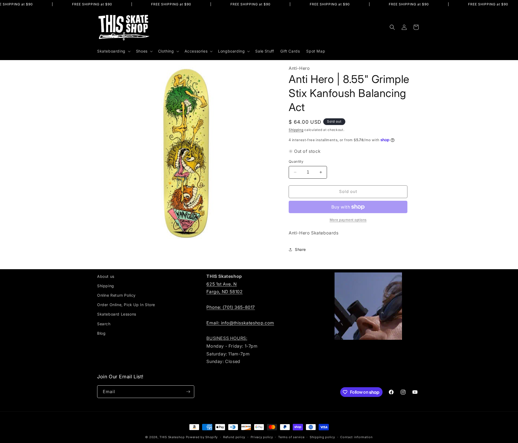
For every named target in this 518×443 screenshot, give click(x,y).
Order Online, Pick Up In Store (126, 304)
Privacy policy (262, 437)
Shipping (296, 130)
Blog (101, 333)
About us (105, 276)
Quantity (296, 161)
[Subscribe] (188, 391)
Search (104, 323)
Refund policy (234, 437)
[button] (113, 51)
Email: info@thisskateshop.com (240, 323)
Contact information (356, 437)
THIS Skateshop (172, 437)
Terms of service (291, 437)
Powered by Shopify (202, 437)
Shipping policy (322, 437)
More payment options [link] (348, 220)
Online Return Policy (116, 295)
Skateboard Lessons (116, 314)
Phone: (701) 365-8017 (230, 307)
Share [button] (300, 249)
